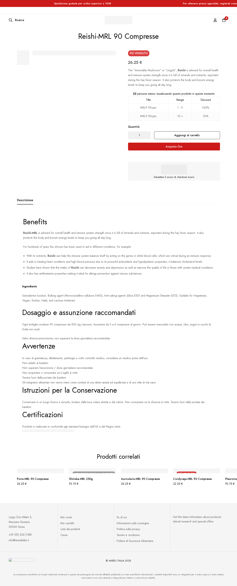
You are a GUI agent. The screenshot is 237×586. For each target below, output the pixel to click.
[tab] (25, 200)
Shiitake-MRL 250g (81, 479)
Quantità (133, 127)
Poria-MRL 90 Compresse (33, 479)
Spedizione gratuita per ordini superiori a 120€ (82, 3)
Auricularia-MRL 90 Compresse (140, 479)
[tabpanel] (118, 323)
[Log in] (215, 20)
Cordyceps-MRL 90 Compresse (192, 479)
